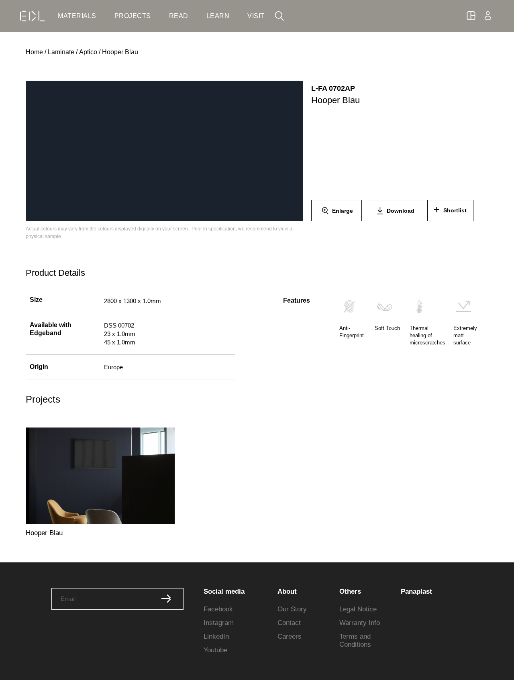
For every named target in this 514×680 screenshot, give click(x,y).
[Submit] (166, 599)
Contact (289, 623)
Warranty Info (359, 623)
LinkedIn (216, 636)
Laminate (61, 52)
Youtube (215, 650)
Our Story (292, 609)
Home (34, 52)
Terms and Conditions (355, 640)
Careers (289, 636)
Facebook (218, 609)
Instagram (219, 623)
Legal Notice (358, 609)
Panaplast (416, 591)
